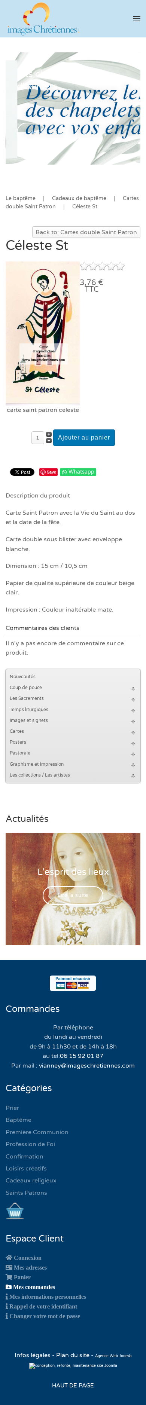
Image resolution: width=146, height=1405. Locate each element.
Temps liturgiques (29, 709)
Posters (18, 742)
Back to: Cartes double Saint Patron (86, 232)
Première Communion (37, 1132)
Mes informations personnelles (47, 1297)
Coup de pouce (26, 687)
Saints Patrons (26, 1193)
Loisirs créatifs (26, 1168)
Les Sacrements (27, 698)
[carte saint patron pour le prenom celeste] (43, 333)
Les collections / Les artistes (40, 775)
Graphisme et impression (37, 764)
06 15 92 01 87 (81, 1056)
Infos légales (33, 1355)
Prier (12, 1108)
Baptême (18, 1120)
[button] (136, 18)
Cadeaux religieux (31, 1180)
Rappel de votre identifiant (43, 1306)
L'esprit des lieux (73, 872)
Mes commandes (34, 1287)
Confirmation (24, 1156)
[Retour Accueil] (43, 18)
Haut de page (73, 1385)
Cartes (17, 731)
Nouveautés (23, 676)
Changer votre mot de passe (44, 1316)
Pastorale (20, 753)
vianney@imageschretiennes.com (87, 1065)
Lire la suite (47, 132)
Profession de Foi (30, 1144)
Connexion (28, 1258)
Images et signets (29, 720)
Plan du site (72, 1355)
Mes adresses (30, 1267)
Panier (22, 1277)
